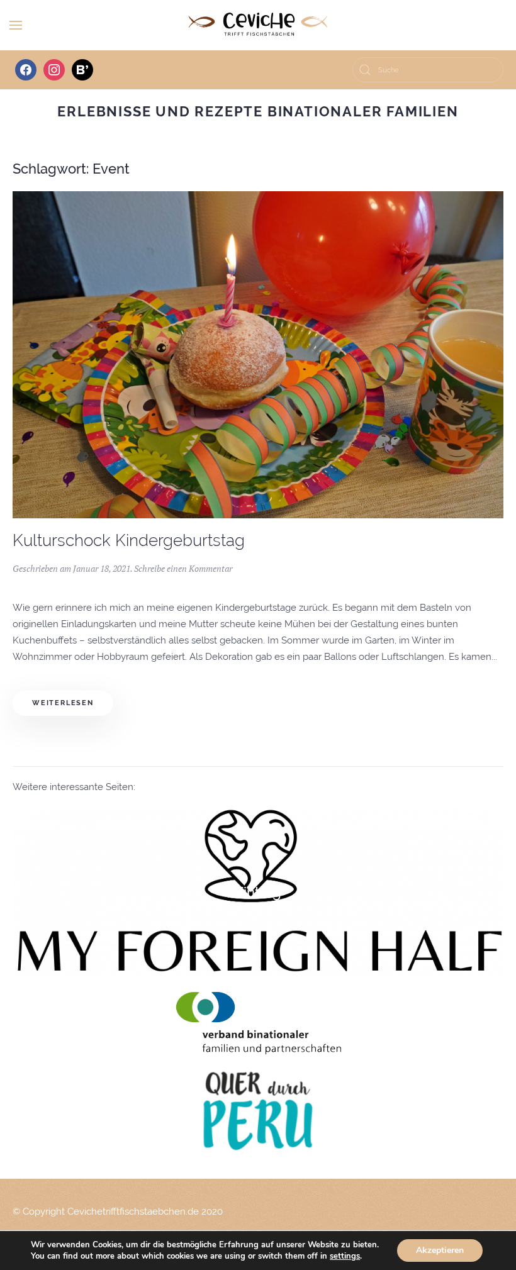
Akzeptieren (440, 1250)
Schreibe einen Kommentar (183, 568)
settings (345, 1256)
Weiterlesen (63, 703)
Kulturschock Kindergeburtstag (129, 540)
